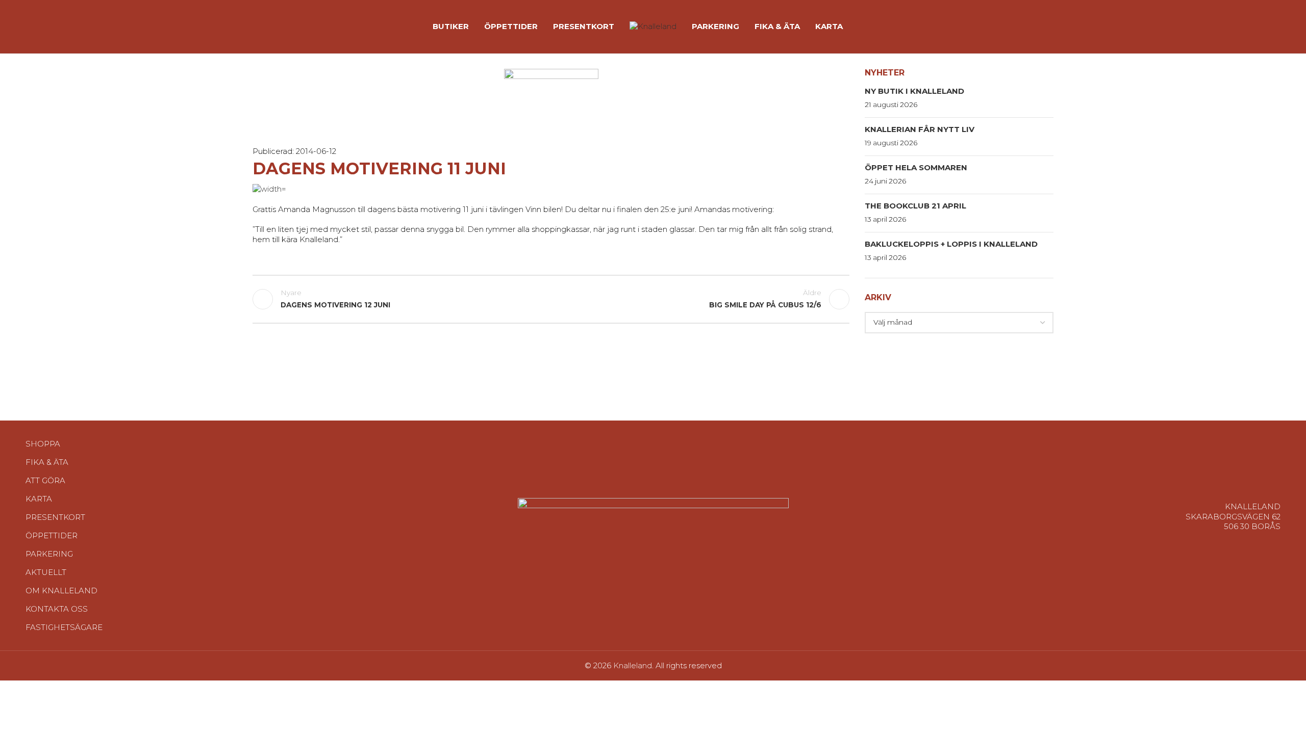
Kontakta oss (57, 609)
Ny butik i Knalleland (914, 91)
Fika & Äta (47, 462)
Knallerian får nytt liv (919, 129)
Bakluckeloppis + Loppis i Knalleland (951, 244)
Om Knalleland (61, 590)
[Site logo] (653, 26)
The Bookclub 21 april (915, 206)
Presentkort (55, 517)
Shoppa (43, 444)
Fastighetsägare (64, 627)
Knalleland (632, 665)
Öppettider (52, 535)
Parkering (49, 554)
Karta (39, 499)
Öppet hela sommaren (916, 167)
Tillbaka (551, 299)
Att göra (45, 480)
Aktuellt (46, 572)
